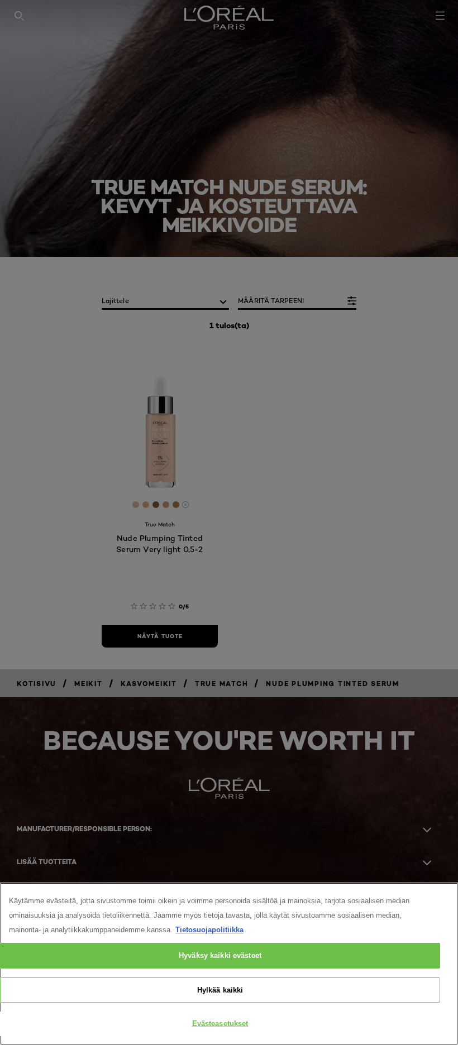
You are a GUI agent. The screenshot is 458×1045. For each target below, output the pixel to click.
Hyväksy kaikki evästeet (220, 955)
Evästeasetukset (220, 1023)
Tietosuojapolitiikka (209, 930)
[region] (229, 964)
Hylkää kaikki (220, 990)
